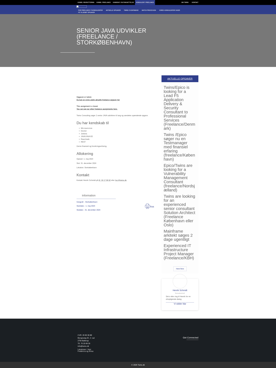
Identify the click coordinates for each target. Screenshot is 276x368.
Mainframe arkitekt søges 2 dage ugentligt (178, 235)
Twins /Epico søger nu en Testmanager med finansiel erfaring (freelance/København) (179, 146)
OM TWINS (185, 2)
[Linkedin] (192, 342)
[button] (180, 268)
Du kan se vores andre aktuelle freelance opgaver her (98, 100)
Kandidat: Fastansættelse (123, 2)
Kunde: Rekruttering (86, 2)
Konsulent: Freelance (145, 2)
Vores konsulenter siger (169, 10)
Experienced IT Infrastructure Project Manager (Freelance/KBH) (179, 251)
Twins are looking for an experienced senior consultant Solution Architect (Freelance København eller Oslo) (179, 210)
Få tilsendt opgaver (86, 12)
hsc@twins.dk (121, 180)
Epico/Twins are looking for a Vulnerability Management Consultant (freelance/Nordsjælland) (179, 177)
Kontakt (195, 2)
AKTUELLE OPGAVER (180, 78)
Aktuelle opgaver (113, 10)
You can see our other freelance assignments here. (97, 109)
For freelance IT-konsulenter (90, 10)
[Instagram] (196, 342)
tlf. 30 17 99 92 (105, 180)
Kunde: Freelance (103, 2)
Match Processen (149, 10)
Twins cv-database (131, 10)
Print (152, 207)
